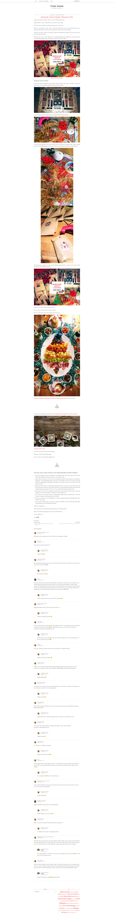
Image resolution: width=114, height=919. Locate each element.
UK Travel (64, 912)
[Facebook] (77, 1)
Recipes (76, 908)
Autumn (71, 892)
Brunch (63, 894)
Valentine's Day (69, 912)
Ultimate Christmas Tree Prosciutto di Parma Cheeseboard (52, 398)
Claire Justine (57, 5)
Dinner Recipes (74, 896)
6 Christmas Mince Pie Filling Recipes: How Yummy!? (69, 523)
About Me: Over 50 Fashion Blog (43, 1)
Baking (76, 892)
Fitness (73, 898)
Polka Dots (66, 908)
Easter (79, 896)
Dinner (61, 896)
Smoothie (64, 910)
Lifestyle (62, 903)
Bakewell (73, 892)
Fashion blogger (67, 899)
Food (78, 898)
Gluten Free (64, 900)
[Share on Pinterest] (38, 517)
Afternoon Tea (64, 892)
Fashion (60, 899)
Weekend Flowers (74, 912)
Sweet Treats (68, 910)
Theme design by (75, 917)
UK (78, 910)
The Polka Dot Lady (72, 910)
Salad (62, 910)
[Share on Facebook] (37, 517)
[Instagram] (74, 1)
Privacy (51, 1)
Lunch (70, 903)
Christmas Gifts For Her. (39, 448)
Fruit (61, 900)
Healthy (71, 901)
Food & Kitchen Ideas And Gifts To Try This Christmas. (64, 414)
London (67, 903)
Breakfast (60, 894)
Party (62, 908)
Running (59, 910)
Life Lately (75, 900)
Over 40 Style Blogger (69, 906)
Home (36, 1)
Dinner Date (67, 896)
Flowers (75, 898)
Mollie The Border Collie (74, 903)
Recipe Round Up (70, 908)
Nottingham (37, 520)
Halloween (68, 900)
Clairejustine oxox (44, 849)
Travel (77, 910)
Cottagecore (75, 894)
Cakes (66, 894)
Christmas (57, 14)
